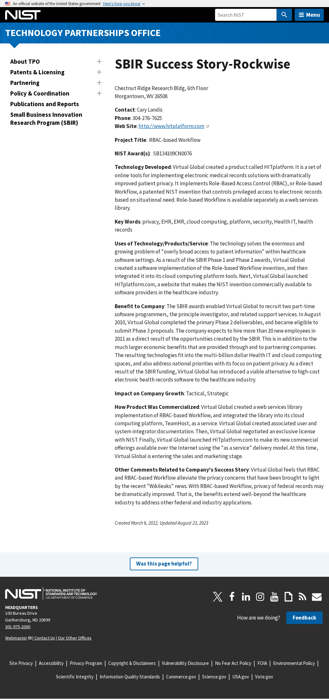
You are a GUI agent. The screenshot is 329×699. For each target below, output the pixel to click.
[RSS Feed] (303, 597)
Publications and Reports (44, 104)
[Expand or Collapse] (99, 61)
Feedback (304, 617)
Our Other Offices (75, 638)
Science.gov (214, 677)
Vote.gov (264, 677)
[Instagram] (260, 597)
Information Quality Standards (130, 677)
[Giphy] (288, 597)
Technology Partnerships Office (83, 33)
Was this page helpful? (164, 563)
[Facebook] (232, 597)
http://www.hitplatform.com (171, 126)
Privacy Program (86, 663)
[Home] (22, 15)
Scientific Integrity (74, 677)
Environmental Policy (294, 663)
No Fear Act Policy (233, 663)
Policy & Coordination (39, 93)
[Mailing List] (317, 597)
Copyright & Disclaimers (132, 663)
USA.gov (240, 677)
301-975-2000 (17, 627)
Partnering (25, 83)
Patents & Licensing (37, 72)
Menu (313, 14)
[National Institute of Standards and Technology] (51, 593)
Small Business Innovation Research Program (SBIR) (46, 118)
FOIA (262, 663)
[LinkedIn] (246, 597)
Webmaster (16, 638)
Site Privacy (21, 663)
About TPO (25, 61)
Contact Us (44, 638)
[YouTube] (274, 597)
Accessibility (51, 663)
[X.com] (218, 597)
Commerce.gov (181, 677)
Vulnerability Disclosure (185, 663)
